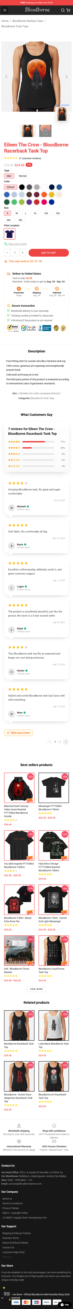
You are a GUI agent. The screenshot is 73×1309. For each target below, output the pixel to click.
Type (6, 170)
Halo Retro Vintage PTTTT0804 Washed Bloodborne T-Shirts (49, 867)
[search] (63, 10)
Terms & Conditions (12, 1203)
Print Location (11, 225)
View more (36, 989)
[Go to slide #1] (28, 131)
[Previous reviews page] (49, 742)
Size (6, 207)
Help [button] (67, 1305)
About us (7, 1198)
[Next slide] (66, 76)
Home (4, 21)
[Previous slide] (6, 76)
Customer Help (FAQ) (13, 1252)
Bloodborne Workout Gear (27, 21)
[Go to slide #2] (45, 131)
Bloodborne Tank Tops (14, 26)
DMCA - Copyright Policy (15, 1213)
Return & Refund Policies (15, 1242)
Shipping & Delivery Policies (16, 1233)
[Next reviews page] (66, 742)
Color (7, 181)
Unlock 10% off (7, 1294)
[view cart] (68, 10)
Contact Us (8, 1247)
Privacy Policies (10, 1208)
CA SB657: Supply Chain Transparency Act (24, 1217)
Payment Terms (10, 1238)
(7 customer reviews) (30, 158)
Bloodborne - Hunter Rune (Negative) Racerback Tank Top (18, 1098)
